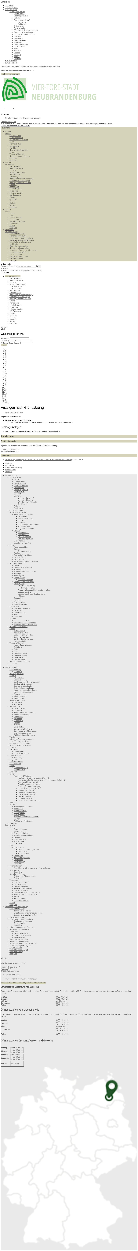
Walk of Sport (19, 847)
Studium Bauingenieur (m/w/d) (30, 786)
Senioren (17, 531)
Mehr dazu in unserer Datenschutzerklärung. (17, 70)
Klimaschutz (14, 146)
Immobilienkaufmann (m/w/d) (29, 788)
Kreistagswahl (19, 815)
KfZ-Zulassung (19, 47)
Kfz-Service (18, 711)
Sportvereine (18, 856)
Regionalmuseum (20, 829)
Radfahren (18, 647)
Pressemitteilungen (21, 768)
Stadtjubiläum (19, 492)
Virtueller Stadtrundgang (23, 888)
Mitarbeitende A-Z (20, 680)
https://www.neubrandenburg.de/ (21, 979)
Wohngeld (17, 725)
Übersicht (8, 472)
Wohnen (17, 565)
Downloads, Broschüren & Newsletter (23, 250)
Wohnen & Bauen (16, 144)
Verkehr (17, 723)
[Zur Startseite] (49, 104)
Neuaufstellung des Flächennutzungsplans (34, 590)
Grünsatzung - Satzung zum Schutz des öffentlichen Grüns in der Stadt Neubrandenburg (38, 460)
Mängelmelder (19, 698)
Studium (17, 553)
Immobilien (18, 925)
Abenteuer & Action (21, 633)
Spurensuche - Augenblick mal (25, 894)
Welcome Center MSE (22, 933)
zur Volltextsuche (11, 63)
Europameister (23, 854)
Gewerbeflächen (20, 923)
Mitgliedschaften (20, 696)
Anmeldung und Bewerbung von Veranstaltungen (32, 868)
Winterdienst (18, 657)
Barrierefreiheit (10, 470)
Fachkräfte (13, 244)
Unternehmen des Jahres (18, 246)
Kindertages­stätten (25, 518)
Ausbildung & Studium (22, 776)
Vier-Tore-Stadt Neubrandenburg (13, 963)
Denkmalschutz (20, 602)
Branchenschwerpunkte (18, 236)
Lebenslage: (5, 341)
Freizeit (12, 152)
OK (3, 74)
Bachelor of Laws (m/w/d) (28, 782)
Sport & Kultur (8, 210)
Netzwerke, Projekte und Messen (26, 561)
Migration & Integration (22, 543)
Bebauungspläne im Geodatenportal (31, 594)
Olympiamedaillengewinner (28, 850)
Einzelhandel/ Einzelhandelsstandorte (28, 913)
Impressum (9, 466)
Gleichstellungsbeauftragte (24, 688)
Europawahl (18, 809)
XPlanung (22, 596)
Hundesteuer (18, 721)
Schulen (21, 520)
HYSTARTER (18, 610)
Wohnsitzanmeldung (22, 715)
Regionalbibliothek (21, 833)
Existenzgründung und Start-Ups (21, 240)
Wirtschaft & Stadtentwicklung (11, 231)
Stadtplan (17, 59)
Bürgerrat (17, 494)
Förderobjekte (19, 576)
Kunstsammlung (20, 831)
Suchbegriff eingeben (9, 266)
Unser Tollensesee (21, 486)
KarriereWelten (19, 937)
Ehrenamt (17, 496)
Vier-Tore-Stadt (15, 136)
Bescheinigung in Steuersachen (26, 731)
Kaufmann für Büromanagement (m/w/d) (33, 778)
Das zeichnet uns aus (26, 796)
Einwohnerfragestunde (22, 733)
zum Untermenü (11, 10)
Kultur (11, 213)
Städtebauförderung (25, 580)
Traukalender (19, 751)
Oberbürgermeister (21, 16)
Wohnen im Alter (24, 537)
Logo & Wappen (20, 484)
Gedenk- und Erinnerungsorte (25, 876)
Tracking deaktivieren (12, 74)
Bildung (12, 142)
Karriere (17, 53)
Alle (6, 402)
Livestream (18, 672)
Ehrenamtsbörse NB (25, 500)
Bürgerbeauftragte (20, 694)
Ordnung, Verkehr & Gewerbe (24, 34)
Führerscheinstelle (21, 44)
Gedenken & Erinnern (17, 222)
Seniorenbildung (24, 535)
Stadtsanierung (19, 578)
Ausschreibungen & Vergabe (20, 252)
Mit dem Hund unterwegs (23, 639)
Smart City (13, 160)
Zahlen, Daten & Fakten (22, 911)
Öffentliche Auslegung (26, 586)
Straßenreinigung (20, 655)
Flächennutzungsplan (26, 588)
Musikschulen (19, 559)
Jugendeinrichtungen (26, 529)
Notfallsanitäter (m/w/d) (27, 792)
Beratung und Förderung (23, 921)
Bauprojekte (18, 574)
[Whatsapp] (17, 109)
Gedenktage (18, 878)
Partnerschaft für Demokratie (25, 623)
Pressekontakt (19, 770)
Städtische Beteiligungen (18, 256)
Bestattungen (19, 758)
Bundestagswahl (20, 811)
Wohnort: (4, 343)
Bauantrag (18, 719)
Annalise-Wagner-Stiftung (23, 835)
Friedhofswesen (20, 40)
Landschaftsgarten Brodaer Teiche (27, 892)
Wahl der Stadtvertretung (23, 821)
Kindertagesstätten (21, 547)
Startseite (4, 271)
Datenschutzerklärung (13, 468)
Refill (16, 614)
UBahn (16, 651)
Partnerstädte (19, 488)
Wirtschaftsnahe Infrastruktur (20, 242)
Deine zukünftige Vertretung (28, 800)
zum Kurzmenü (11, 61)
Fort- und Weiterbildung (23, 555)
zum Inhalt (9, 6)
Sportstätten (18, 860)
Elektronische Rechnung (23, 729)
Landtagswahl (19, 813)
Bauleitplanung (19, 584)
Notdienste (22, 24)
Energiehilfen (19, 727)
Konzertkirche (19, 841)
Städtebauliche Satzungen (24, 582)
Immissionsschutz (21, 604)
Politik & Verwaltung (17, 12)
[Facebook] (3, 109)
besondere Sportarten (22, 858)
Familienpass (23, 516)
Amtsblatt (17, 51)
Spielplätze (22, 522)
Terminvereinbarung (47, 991)
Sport (11, 215)
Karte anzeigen (22, 983)
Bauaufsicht (18, 598)
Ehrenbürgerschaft (21, 490)
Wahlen (17, 57)
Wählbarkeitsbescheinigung (24, 735)
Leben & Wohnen (8, 133)
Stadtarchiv (18, 837)
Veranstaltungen (15, 217)
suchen (4, 345)
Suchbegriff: (5, 338)
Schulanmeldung (24, 551)
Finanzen (17, 36)
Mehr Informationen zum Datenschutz (15, 126)
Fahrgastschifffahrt (21, 886)
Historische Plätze (20, 890)
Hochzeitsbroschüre (21, 753)
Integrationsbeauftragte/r (23, 692)
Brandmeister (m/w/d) (26, 790)
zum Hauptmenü (11, 8)
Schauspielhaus (20, 839)
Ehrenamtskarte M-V (26, 498)
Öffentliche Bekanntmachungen (26, 30)
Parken (12, 226)
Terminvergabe (19, 28)
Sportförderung (19, 862)
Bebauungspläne (24, 592)
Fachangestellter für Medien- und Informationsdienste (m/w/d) (41, 780)
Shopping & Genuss (21, 637)
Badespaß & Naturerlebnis (24, 635)
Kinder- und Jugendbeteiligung (25, 690)
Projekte (12, 148)
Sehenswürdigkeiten (21, 882)
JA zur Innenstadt (16, 138)
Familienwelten (24, 527)
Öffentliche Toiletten (21, 901)
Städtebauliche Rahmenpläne (25, 572)
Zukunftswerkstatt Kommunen (25, 625)
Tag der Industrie (15, 254)
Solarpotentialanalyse (22, 608)
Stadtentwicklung (16, 258)
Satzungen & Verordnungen (24, 32)
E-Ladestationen (20, 659)
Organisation (19, 678)
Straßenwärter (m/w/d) (26, 794)
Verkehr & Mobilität (16, 154)
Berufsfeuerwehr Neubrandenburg (26, 682)
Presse (16, 49)
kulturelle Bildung (20, 557)
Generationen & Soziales (18, 140)
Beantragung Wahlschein (23, 807)
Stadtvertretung (19, 14)
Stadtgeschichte (20, 482)
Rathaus (17, 18)
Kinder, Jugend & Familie (23, 514)
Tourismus (13, 224)
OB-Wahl (17, 819)
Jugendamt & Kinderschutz (28, 525)
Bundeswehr (18, 508)
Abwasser (17, 600)
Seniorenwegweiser (25, 539)
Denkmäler (18, 872)
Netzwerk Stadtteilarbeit (18, 150)
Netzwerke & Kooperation (19, 248)
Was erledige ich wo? (22, 20)
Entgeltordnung (19, 864)
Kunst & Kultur (19, 631)
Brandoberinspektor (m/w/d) (29, 784)
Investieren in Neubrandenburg (21, 238)
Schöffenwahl (23, 504)
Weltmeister (22, 852)
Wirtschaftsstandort (16, 234)
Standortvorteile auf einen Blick (25, 915)
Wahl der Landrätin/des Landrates (26, 817)
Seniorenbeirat (23, 533)
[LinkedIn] (13, 109)
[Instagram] (8, 109)
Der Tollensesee (20, 884)
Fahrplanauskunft (20, 653)
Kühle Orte (18, 616)
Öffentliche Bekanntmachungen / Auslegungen (23, 118)
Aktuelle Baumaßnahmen (23, 645)
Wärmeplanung (19, 612)
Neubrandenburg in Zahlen (19, 156)
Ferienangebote (20, 641)
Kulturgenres (14, 220)
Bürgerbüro (18, 42)
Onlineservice (19, 26)
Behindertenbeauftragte (23, 686)
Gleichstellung (19, 541)
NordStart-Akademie (21, 621)
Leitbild (16, 480)
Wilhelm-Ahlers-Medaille (27, 502)
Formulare (22, 22)
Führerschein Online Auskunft (25, 713)
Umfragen (17, 55)
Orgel (20, 843)
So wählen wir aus (25, 798)
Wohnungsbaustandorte (23, 567)
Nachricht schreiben (8, 983)
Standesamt (18, 38)
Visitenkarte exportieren (37, 983)
